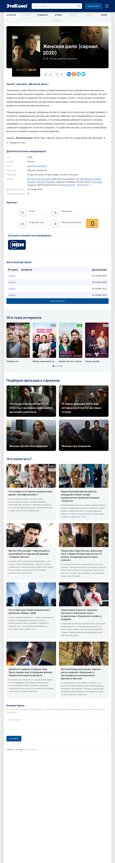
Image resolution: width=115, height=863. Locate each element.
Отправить (14, 739)
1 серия (11, 275)
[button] (53, 366)
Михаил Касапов (67, 184)
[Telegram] (78, 74)
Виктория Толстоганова (39, 179)
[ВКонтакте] (69, 74)
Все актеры (82, 184)
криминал (42, 166)
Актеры (58, 15)
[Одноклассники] (74, 74)
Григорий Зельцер (84, 179)
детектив (31, 166)
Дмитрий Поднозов (46, 182)
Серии (104, 15)
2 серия (12, 282)
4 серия (12, 295)
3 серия (12, 288)
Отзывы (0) (42, 15)
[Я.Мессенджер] (83, 74)
